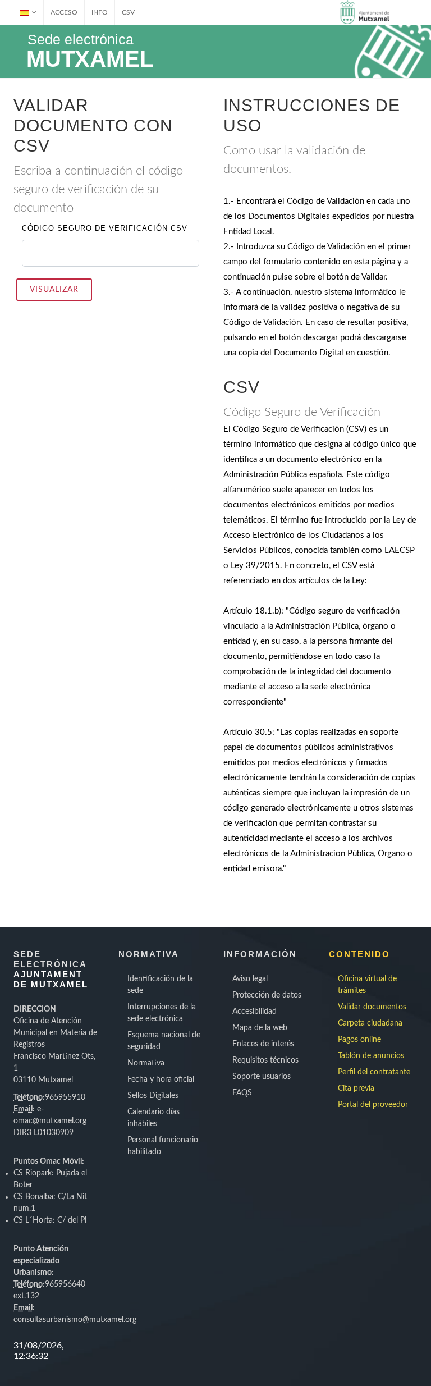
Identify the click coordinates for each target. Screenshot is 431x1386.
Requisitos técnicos (265, 1060)
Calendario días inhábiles (153, 1118)
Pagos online (359, 1040)
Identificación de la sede (160, 985)
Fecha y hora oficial (160, 1079)
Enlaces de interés (263, 1044)
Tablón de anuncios (371, 1056)
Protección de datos (266, 995)
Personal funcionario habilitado (162, 1146)
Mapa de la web (259, 1028)
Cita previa (356, 1088)
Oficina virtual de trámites (367, 985)
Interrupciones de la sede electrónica (161, 1013)
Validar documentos (372, 1007)
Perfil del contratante (374, 1072)
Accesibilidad (254, 1012)
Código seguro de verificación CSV (104, 228)
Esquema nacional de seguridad (163, 1041)
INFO (99, 12)
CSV (128, 12)
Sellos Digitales (152, 1096)
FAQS (242, 1093)
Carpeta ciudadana (370, 1023)
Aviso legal (250, 979)
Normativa (145, 1063)
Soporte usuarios (261, 1077)
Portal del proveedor (373, 1105)
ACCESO (64, 12)
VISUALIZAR (54, 290)
